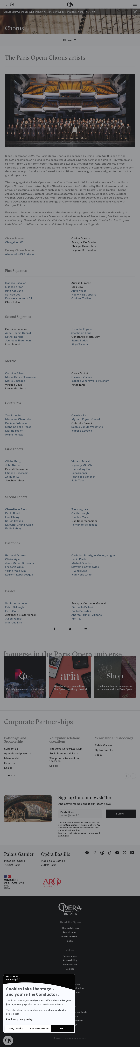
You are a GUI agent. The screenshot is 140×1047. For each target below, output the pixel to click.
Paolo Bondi (12, 513)
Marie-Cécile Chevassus (20, 377)
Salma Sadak (79, 340)
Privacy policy (70, 956)
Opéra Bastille (104, 750)
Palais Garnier (104, 745)
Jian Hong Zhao (81, 575)
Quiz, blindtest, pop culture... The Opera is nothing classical (70, 687)
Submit (121, 813)
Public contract (70, 936)
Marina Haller (14, 431)
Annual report (70, 932)
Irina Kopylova (14, 291)
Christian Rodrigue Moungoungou (93, 555)
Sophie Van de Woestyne (87, 427)
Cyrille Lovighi (80, 513)
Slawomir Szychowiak (85, 567)
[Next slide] (133, 776)
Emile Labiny (13, 528)
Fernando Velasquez (84, 525)
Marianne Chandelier (18, 419)
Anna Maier (78, 291)
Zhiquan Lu (12, 477)
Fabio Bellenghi (15, 607)
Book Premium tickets (63, 753)
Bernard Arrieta (15, 555)
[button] (8, 1040)
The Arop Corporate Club (65, 749)
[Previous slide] (126, 776)
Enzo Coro (11, 611)
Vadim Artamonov (16, 603)
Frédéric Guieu (14, 567)
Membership (12, 758)
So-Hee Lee (12, 295)
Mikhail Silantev (81, 563)
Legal (70, 941)
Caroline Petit (80, 415)
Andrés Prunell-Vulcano (86, 615)
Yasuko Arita (13, 415)
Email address (67, 812)
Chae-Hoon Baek (16, 509)
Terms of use (70, 964)
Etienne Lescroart (17, 473)
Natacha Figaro (81, 329)
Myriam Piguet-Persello (86, 419)
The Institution (70, 928)
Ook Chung (12, 517)
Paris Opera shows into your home (25, 689)
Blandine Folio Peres (18, 427)
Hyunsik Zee (79, 571)
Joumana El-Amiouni (18, 340)
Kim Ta (76, 619)
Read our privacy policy (19, 1019)
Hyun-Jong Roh (81, 469)
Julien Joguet (13, 619)
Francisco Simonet (83, 477)
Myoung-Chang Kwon (19, 525)
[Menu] (135, 4)
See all (8, 768)
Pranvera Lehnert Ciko (19, 298)
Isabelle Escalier (15, 283)
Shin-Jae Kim (13, 622)
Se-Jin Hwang (14, 521)
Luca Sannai (79, 473)
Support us (11, 749)
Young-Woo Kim (15, 571)
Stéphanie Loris (81, 333)
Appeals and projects (17, 753)
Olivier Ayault (13, 559)
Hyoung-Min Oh (81, 465)
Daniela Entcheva (16, 423)
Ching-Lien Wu (14, 242)
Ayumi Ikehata (14, 435)
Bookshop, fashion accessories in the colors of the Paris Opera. (115, 687)
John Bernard (14, 465)
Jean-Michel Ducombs (19, 563)
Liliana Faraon (14, 287)
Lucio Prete (78, 559)
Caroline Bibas (14, 373)
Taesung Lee (79, 509)
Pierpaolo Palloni (82, 607)
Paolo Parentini (81, 611)
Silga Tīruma (79, 344)
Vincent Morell (80, 461)
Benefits (9, 763)
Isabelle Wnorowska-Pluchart (90, 381)
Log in (90, 11)
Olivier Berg (12, 461)
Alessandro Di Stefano (19, 254)
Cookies (70, 969)
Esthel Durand (14, 337)
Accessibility (70, 960)
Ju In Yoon (78, 480)
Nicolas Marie (80, 517)
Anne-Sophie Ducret (18, 333)
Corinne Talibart (82, 298)
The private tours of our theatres (64, 759)
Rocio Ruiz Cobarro (83, 295)
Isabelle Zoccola (81, 431)
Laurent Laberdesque (19, 575)
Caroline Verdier (82, 377)
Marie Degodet (15, 381)
